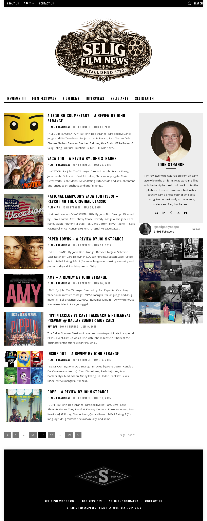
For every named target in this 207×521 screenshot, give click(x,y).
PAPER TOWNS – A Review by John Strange (86, 238)
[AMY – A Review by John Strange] (23, 290)
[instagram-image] (150, 249)
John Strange (82, 127)
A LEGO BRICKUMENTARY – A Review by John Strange (86, 118)
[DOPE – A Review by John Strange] (23, 405)
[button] (195, 3)
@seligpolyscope (166, 227)
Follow (196, 229)
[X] (178, 213)
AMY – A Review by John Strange (77, 277)
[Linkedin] (164, 213)
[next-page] (78, 435)
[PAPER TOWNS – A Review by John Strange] (23, 252)
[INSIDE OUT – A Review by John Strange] (23, 367)
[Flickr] (156, 213)
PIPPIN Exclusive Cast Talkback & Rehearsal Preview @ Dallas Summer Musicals (89, 318)
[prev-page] (7, 435)
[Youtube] (185, 213)
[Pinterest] (171, 213)
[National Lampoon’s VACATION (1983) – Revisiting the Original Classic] (23, 210)
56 (33, 435)
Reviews (52, 326)
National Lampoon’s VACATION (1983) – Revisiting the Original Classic (83, 198)
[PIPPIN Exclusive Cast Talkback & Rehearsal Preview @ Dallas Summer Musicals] (23, 329)
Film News (54, 207)
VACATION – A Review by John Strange (82, 158)
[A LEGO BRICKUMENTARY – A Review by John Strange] (23, 129)
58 (51, 435)
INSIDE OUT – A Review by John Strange (83, 353)
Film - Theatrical (59, 127)
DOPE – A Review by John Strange (78, 391)
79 (69, 435)
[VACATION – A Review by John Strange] (23, 172)
